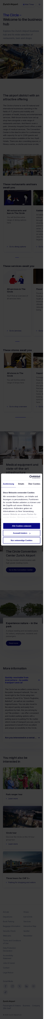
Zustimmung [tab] (8, 484)
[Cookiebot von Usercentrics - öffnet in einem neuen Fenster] (30, 477)
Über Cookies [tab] (34, 484)
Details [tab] (21, 484)
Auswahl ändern (20, 533)
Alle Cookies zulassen (21, 526)
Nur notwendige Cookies (21, 540)
